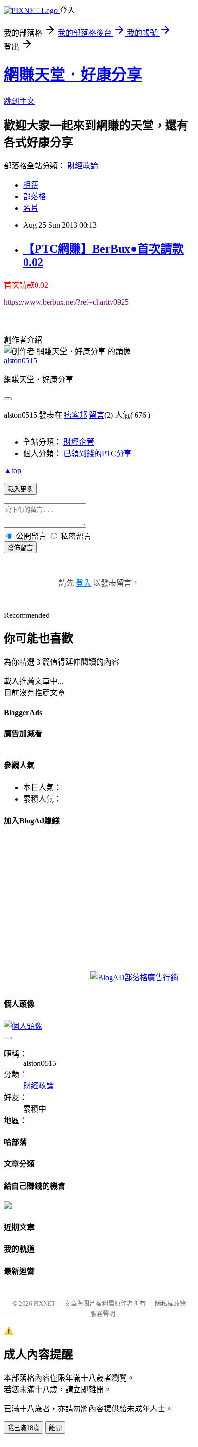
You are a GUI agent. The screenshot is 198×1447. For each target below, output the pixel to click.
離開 (55, 1428)
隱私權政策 (170, 1303)
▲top (12, 470)
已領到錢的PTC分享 (97, 453)
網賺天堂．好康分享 (73, 74)
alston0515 (20, 361)
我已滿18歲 (23, 1428)
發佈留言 (20, 547)
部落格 (34, 196)
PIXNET (44, 1303)
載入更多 (20, 489)
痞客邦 (75, 415)
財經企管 (78, 442)
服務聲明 (102, 1313)
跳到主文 (19, 101)
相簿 (30, 185)
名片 (30, 208)
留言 (96, 415)
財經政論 (82, 166)
